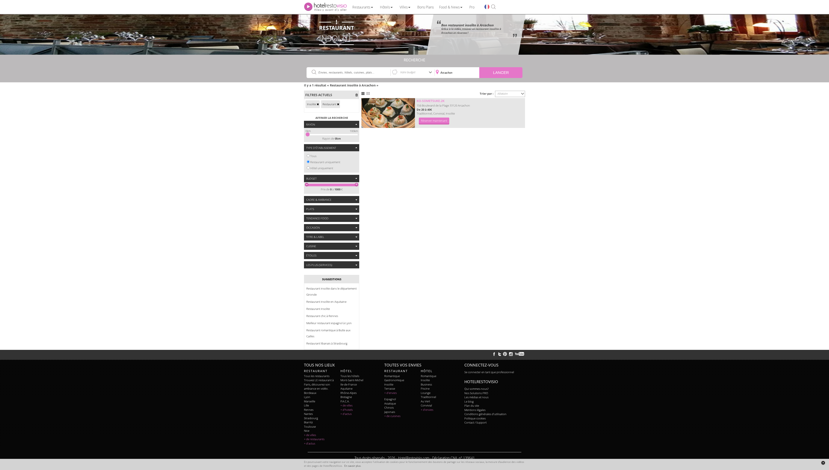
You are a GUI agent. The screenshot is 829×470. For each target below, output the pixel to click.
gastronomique (394, 380)
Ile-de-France (348, 384)
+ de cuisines (392, 416)
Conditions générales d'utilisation (485, 414)
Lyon (307, 397)
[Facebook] (494, 354)
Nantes (308, 414)
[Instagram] (511, 355)
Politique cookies (475, 418)
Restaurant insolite (318, 309)
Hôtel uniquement (321, 168)
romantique (392, 376)
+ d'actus (309, 443)
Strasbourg (311, 418)
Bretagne (346, 397)
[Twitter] (499, 354)
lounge (425, 393)
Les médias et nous (476, 397)
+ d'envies (390, 393)
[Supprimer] (318, 104)
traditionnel (428, 397)
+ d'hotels (346, 410)
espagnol (390, 399)
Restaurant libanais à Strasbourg (326, 343)
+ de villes (310, 435)
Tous (313, 156)
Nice (306, 431)
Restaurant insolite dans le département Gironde (331, 291)
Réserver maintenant (434, 121)
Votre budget (407, 72)
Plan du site (471, 406)
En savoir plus (352, 466)
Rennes (308, 410)
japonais (389, 412)
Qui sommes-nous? (476, 389)
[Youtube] (519, 354)
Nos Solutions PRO (476, 393)
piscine (425, 388)
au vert (425, 401)
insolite (388, 384)
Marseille (309, 401)
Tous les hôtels (349, 376)
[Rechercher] (493, 7)
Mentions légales (475, 410)
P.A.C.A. (345, 401)
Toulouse (310, 427)
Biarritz (308, 422)
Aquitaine (346, 388)
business (426, 384)
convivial (426, 405)
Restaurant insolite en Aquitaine (326, 302)
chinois (389, 407)
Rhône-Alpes (348, 393)
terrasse (389, 388)
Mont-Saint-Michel (351, 380)
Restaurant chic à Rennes (322, 316)
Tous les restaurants (316, 376)
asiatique (390, 403)
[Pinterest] (505, 354)
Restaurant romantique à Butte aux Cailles (328, 333)
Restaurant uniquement (325, 162)
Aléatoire (502, 94)
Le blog (469, 401)
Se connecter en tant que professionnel (489, 372)
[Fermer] (823, 462)
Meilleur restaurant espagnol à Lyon (329, 323)
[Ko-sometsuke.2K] (388, 113)
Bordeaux (310, 393)
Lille (306, 405)
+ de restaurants (314, 439)
